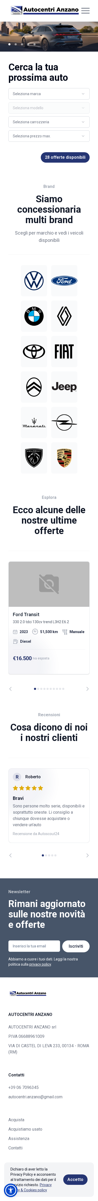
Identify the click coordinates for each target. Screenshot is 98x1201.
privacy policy (40, 964)
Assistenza (18, 1138)
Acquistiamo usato (25, 1129)
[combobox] (49, 94)
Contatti (15, 1147)
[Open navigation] (85, 11)
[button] (10, 1190)
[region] (49, 626)
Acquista (16, 1119)
